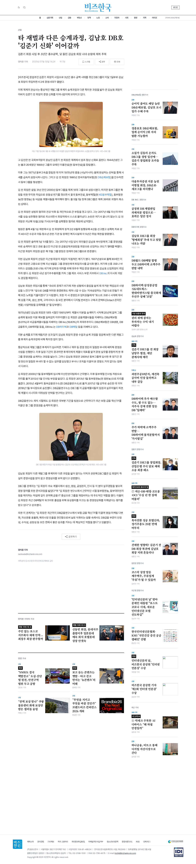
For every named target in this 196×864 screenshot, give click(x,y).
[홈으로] (17, 844)
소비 (107, 18)
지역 (144, 18)
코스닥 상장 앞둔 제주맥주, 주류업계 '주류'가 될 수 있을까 (144, 576)
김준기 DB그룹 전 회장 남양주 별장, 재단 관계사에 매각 (145, 351)
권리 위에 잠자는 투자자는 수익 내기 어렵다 (143, 319)
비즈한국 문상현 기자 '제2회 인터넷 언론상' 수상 (144, 689)
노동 (98, 18)
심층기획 (50, 18)
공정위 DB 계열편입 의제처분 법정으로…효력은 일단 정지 (144, 212)
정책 (89, 18)
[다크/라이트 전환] (19, 7)
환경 (135, 18)
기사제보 (51, 841)
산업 (60, 18)
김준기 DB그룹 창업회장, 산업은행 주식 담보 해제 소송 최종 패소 (146, 464)
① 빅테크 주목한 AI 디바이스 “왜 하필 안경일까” (143, 722)
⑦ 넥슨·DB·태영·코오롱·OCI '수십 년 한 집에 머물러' (146, 493)
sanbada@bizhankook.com (30, 554)
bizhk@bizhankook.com (125, 853)
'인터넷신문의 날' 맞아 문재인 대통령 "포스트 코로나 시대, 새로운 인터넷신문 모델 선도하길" (145, 607)
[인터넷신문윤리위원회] (175, 842)
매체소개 (30, 841)
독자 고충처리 (63, 841)
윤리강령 (40, 841)
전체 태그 (146, 841)
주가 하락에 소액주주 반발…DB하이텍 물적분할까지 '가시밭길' (146, 432)
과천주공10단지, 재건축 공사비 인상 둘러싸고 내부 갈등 (145, 377)
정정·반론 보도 (127, 841)
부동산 (79, 18)
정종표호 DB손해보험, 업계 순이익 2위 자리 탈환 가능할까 (145, 132)
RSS (138, 841)
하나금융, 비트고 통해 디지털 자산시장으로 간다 (144, 749)
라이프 (154, 18)
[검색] (24, 7)
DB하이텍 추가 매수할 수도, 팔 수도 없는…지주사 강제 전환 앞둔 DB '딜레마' (145, 404)
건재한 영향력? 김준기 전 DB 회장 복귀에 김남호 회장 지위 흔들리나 (146, 548)
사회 (126, 18)
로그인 (175, 7)
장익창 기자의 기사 (26, 619)
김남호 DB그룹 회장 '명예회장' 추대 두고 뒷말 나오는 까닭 (146, 239)
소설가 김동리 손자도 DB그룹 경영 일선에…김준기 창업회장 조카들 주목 (145, 158)
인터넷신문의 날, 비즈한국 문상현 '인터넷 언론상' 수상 (146, 662)
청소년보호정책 (112, 841)
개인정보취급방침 (78, 841)
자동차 (116, 18)
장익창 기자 (23, 61)
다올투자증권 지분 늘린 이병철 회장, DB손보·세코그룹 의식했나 (145, 185)
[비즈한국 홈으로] (98, 7)
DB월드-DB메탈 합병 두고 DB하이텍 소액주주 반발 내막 (146, 264)
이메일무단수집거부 (95, 841)
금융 (69, 18)
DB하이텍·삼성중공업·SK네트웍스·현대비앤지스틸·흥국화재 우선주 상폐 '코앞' (146, 291)
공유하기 (72, 536)
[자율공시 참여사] (178, 852)
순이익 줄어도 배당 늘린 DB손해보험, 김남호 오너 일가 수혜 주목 (146, 107)
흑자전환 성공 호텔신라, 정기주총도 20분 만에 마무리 (146, 522)
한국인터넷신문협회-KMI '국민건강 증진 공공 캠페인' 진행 (146, 635)
